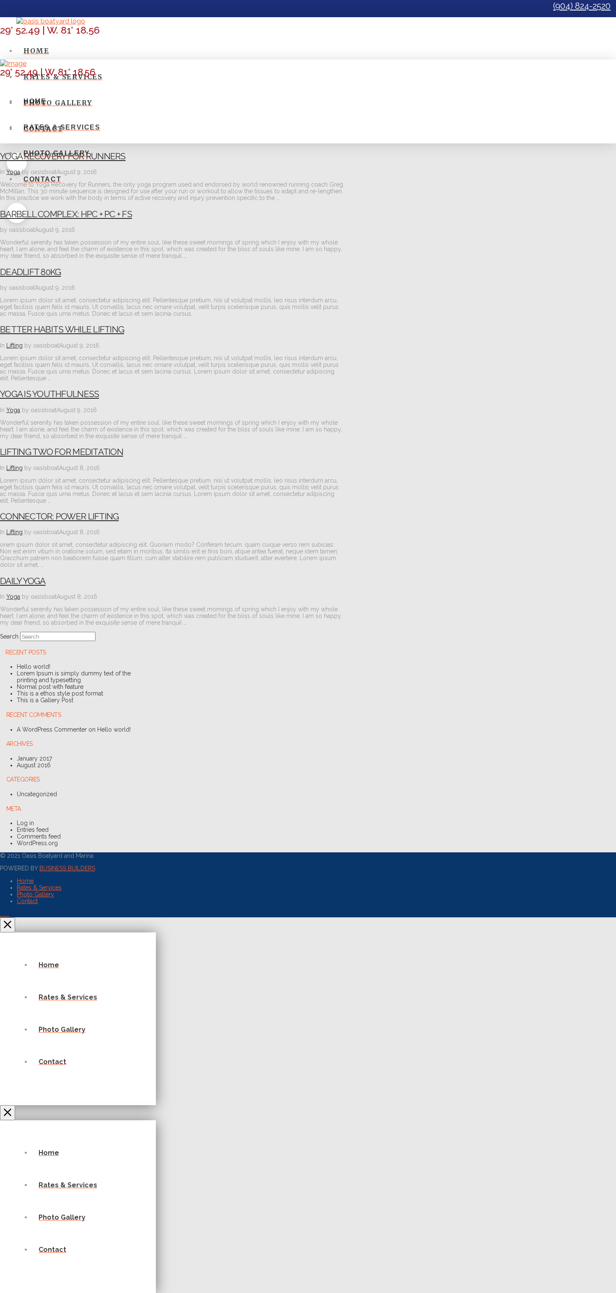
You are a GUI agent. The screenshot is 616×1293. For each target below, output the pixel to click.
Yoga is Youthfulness (49, 394)
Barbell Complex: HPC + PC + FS (66, 214)
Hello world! (33, 666)
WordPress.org (37, 843)
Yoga (13, 172)
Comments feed (39, 836)
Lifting (14, 345)
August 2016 (34, 765)
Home (25, 881)
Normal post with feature (50, 686)
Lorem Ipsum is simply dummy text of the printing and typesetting (74, 676)
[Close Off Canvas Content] (7, 924)
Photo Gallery (35, 894)
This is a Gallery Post (45, 700)
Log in (25, 823)
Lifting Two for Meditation (61, 452)
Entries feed (33, 829)
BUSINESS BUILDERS (67, 868)
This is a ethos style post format (60, 693)
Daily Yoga (23, 581)
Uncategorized (37, 794)
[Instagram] (7, 913)
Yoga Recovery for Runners (63, 156)
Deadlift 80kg (30, 272)
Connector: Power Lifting (59, 516)
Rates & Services (39, 887)
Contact (27, 901)
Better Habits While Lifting (62, 329)
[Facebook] (2, 913)
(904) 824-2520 (582, 6)
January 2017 (34, 758)
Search (9, 636)
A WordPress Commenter (52, 729)
